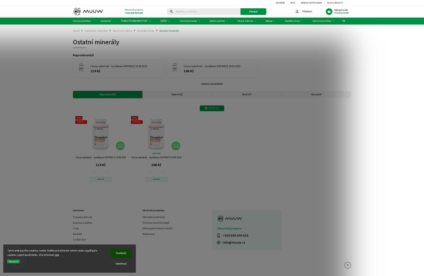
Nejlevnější (177, 94)
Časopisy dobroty (82, 217)
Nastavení (14, 261)
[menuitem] (84, 21)
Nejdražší (247, 94)
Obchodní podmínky (153, 217)
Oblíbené (280, 2)
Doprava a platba (82, 223)
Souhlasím (121, 253)
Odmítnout (121, 264)
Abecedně (316, 94)
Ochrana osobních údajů (155, 223)
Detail (101, 179)
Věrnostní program (311, 2)
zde (57, 255)
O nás (76, 228)
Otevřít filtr (214, 108)
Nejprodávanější (107, 94)
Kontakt (77, 234)
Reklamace (148, 234)
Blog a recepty (335, 2)
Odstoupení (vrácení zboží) (157, 228)
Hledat (253, 11)
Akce (293, 2)
